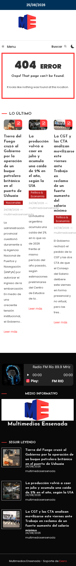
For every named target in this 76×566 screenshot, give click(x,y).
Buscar (57, 46)
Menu (11, 46)
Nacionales (13, 202)
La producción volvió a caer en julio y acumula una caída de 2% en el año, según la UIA (39, 161)
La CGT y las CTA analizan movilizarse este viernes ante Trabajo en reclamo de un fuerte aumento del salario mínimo (48, 521)
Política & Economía (37, 194)
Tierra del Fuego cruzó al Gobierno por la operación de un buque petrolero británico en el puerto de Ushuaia (13, 166)
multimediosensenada (19, 214)
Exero (63, 561)
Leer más (10, 332)
